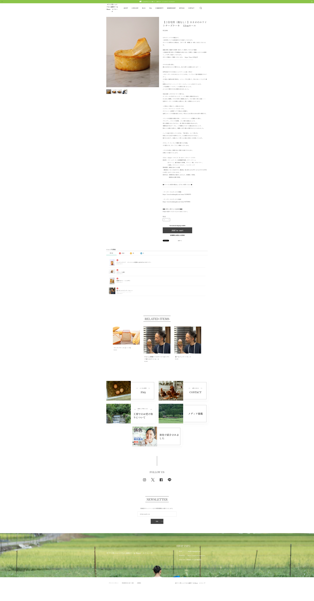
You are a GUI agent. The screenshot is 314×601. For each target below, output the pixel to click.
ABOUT (125, 8)
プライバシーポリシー (114, 582)
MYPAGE (181, 8)
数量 (164, 216)
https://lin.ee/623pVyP (191, 57)
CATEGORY (135, 8)
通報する (180, 240)
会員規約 (139, 582)
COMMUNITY (159, 8)
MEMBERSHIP (171, 8)
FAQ (150, 8)
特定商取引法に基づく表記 (128, 582)
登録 (157, 521)
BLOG (144, 8)
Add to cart (177, 230)
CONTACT (191, 8)
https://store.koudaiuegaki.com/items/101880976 (177, 194)
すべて (111, 253)
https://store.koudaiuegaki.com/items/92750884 (176, 202)
